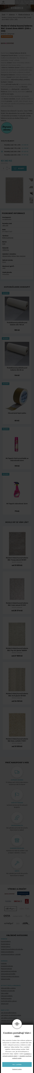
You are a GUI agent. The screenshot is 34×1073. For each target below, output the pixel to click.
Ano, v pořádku (17, 1064)
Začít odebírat (17, 53)
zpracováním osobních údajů (17, 48)
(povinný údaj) (12, 26)
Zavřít (30, 11)
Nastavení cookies (17, 1069)
